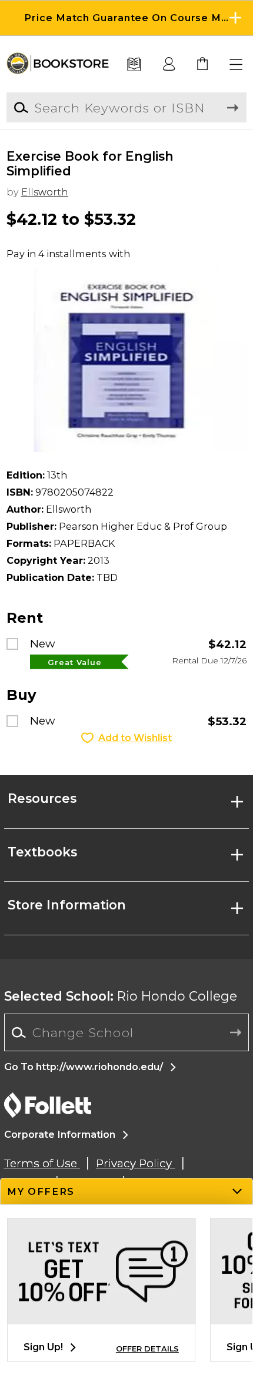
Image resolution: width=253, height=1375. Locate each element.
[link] (203, 65)
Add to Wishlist (135, 737)
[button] (126, 18)
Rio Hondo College (120, 996)
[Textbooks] (134, 65)
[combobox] (126, 1033)
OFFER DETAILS (147, 1348)
